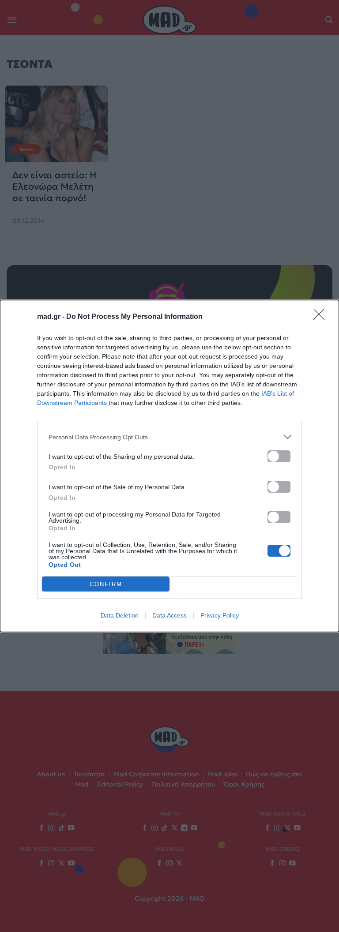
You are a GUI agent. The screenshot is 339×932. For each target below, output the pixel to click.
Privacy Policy (219, 615)
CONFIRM (106, 584)
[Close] (321, 317)
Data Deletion (120, 615)
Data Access (169, 615)
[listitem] (169, 437)
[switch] (278, 456)
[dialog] (169, 466)
